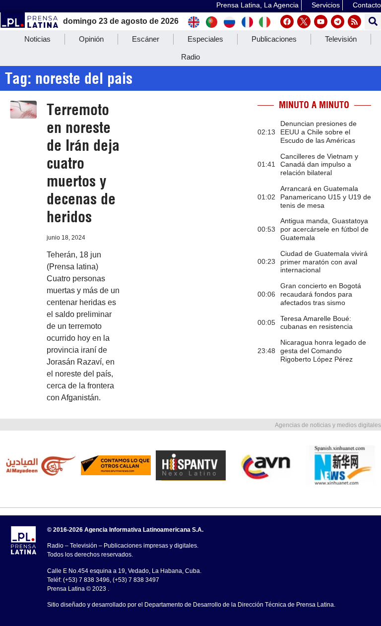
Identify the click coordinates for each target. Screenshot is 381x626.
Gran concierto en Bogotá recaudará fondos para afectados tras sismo (320, 294)
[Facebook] (287, 21)
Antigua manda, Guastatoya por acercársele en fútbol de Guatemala (324, 229)
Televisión (341, 39)
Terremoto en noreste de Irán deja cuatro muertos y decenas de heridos (83, 163)
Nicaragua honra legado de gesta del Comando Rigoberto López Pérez (323, 350)
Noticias (37, 39)
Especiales (205, 39)
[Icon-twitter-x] (304, 21)
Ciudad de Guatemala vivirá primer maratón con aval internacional (324, 262)
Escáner (145, 39)
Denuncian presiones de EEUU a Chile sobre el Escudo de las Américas (318, 132)
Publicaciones (274, 39)
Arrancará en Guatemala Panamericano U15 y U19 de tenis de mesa (325, 197)
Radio (190, 57)
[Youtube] (320, 21)
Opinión (91, 39)
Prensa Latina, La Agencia (257, 5)
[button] (373, 21)
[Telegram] (337, 21)
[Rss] (354, 21)
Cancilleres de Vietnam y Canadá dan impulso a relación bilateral (319, 164)
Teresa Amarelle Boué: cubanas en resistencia (316, 322)
